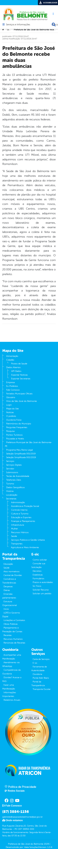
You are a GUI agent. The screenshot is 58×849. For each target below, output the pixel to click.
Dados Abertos (13, 367)
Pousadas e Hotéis (15, 438)
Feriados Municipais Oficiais (19, 393)
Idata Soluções (31, 847)
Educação (8, 564)
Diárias (7, 590)
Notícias (10, 412)
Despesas (8, 586)
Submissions (12, 472)
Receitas (8, 635)
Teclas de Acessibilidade (17, 476)
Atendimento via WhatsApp (10, 664)
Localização (11, 495)
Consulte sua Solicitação (38, 565)
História (9, 491)
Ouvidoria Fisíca (13, 420)
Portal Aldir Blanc (41, 678)
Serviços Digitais (14, 465)
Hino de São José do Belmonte (21, 401)
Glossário (10, 397)
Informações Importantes (9, 694)
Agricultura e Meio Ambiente (25, 547)
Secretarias (11, 498)
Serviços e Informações (18, 24)
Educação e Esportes (21, 517)
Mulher (14, 528)
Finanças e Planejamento (23, 521)
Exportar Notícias (19, 375)
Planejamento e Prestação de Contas (12, 630)
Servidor (10, 468)
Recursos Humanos (13, 639)
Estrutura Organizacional (9, 603)
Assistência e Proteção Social (25, 506)
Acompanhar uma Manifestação (11, 657)
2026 (46, 844)
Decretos (37, 571)
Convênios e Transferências (9, 581)
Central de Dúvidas (13, 575)
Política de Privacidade (21, 786)
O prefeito (11, 416)
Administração (18, 502)
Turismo (10, 483)
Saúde (10, 29)
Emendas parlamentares (9, 596)
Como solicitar (40, 560)
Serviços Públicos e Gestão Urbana (28, 540)
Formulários (38, 578)
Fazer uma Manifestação (8, 687)
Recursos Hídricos (20, 532)
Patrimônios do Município (18, 423)
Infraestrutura (17, 525)
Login (9, 405)
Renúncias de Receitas (14, 643)
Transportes (16, 544)
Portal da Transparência (38, 684)
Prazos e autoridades (43, 582)
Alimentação (12, 356)
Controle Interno (19, 510)
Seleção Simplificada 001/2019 (21, 453)
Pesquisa (10, 431)
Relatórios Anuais (12, 700)
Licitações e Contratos (14, 620)
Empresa (10, 382)
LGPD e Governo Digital (11, 615)
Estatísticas (38, 575)
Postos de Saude (19, 363)
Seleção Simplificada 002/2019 (21, 457)
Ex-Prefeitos (12, 386)
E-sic (35, 663)
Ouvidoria (37, 674)
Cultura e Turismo (19, 513)
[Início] (3, 29)
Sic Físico (37, 586)
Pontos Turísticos (14, 435)
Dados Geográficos (15, 487)
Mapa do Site (12, 408)
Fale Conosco (13, 390)
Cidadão (10, 360)
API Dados (16, 371)
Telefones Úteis (13, 480)
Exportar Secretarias (20, 378)
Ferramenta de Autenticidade (39, 669)
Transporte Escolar (42, 689)
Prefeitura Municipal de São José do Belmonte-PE (28, 444)
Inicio (6, 609)
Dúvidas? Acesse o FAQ (11, 679)
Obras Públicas (11, 624)
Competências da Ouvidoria (11, 672)
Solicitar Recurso (41, 590)
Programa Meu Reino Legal (19, 450)
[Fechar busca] (54, 24)
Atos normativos (11, 571)
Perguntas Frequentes (16, 427)
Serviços (10, 461)
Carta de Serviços (41, 659)
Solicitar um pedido (42, 593)
